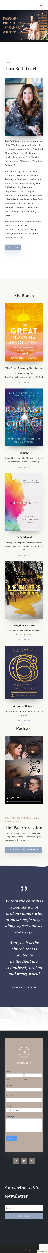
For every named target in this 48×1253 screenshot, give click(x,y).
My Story (13, 247)
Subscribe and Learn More (23, 850)
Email (9, 1085)
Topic (9, 1106)
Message (11, 1116)
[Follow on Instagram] (32, 1161)
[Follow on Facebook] (16, 1161)
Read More (24, 383)
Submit (12, 1138)
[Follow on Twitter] (24, 1161)
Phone (9, 1095)
